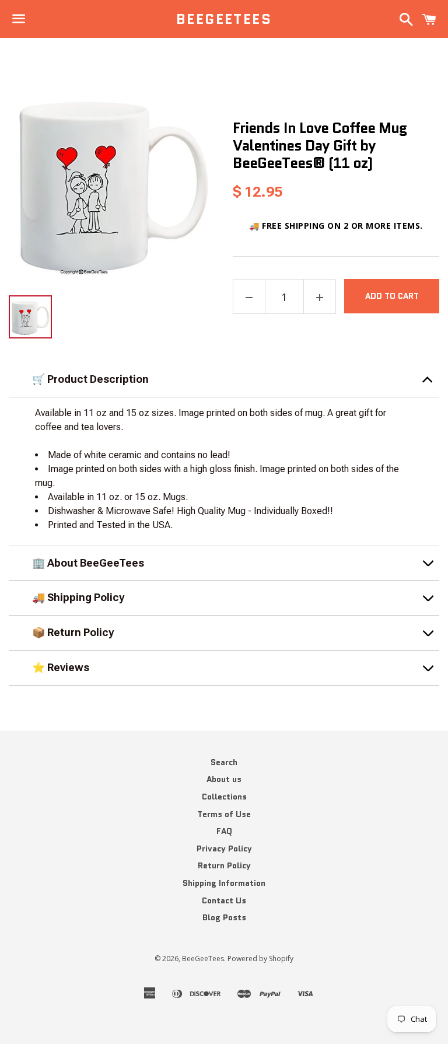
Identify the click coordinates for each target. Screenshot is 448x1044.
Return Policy (224, 865)
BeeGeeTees (224, 19)
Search (224, 762)
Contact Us (224, 900)
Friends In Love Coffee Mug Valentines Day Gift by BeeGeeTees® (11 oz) (320, 145)
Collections (224, 796)
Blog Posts (224, 917)
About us (224, 779)
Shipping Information (224, 883)
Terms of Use (224, 814)
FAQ (224, 831)
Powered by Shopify (260, 958)
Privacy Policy (224, 848)
